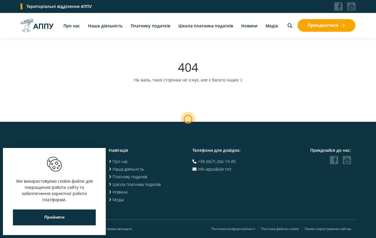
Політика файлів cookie (280, 229)
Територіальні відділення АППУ (59, 6)
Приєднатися (323, 25)
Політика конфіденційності (233, 229)
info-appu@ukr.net (214, 169)
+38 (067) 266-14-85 (217, 161)
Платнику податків (150, 26)
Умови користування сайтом (328, 229)
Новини (249, 26)
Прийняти (54, 217)
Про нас (71, 26)
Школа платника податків (205, 26)
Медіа (272, 26)
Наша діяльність (105, 26)
